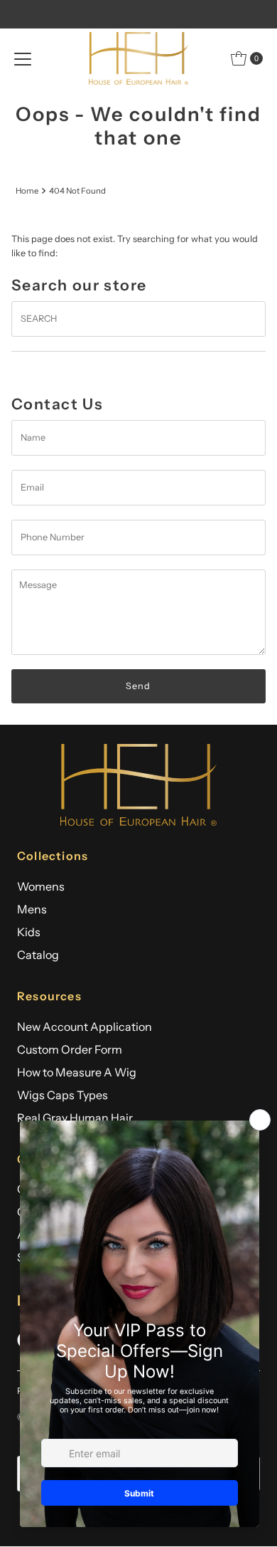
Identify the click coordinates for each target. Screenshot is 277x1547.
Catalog (38, 955)
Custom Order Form (69, 1049)
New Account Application (84, 1026)
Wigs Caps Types (62, 1095)
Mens (32, 909)
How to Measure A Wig (76, 1072)
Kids (28, 932)
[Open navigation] (23, 58)
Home (27, 191)
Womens (41, 886)
